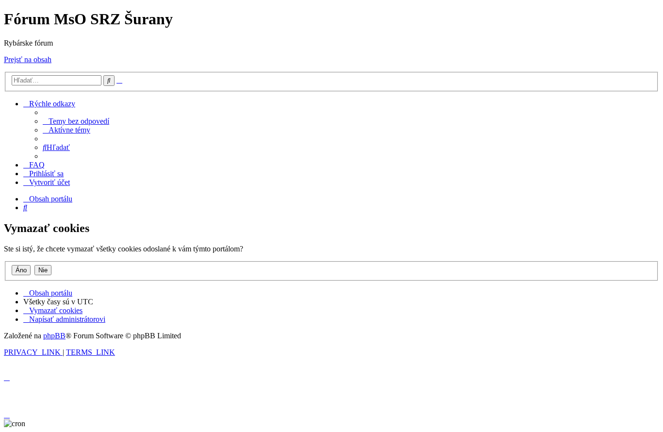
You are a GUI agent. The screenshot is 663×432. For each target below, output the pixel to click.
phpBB (54, 336)
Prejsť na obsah (27, 59)
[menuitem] (76, 121)
